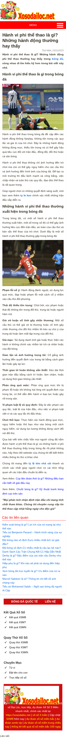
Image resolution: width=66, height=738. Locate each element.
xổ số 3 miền (40, 714)
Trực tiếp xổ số (17, 677)
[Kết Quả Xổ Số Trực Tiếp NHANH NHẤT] (27, 10)
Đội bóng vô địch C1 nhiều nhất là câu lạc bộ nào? (31, 547)
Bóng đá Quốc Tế (24, 601)
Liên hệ (50, 601)
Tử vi (12, 667)
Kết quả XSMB (17, 617)
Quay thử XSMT (18, 647)
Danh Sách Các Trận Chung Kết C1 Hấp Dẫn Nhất (31, 551)
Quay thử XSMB (18, 642)
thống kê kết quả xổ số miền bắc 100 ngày (36, 726)
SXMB (9, 718)
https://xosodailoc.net (18, 714)
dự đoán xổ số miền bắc (40, 718)
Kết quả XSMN (17, 627)
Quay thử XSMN (18, 652)
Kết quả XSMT (17, 622)
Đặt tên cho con (18, 672)
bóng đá (57, 58)
